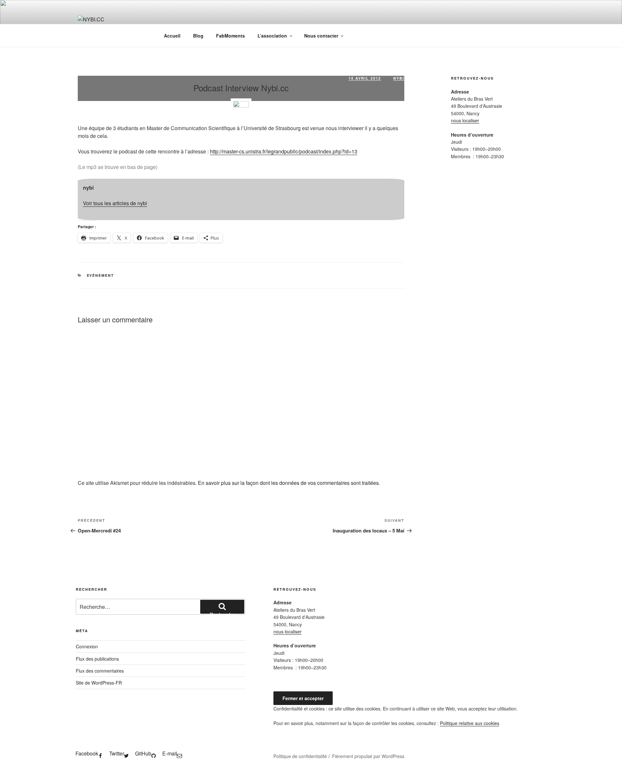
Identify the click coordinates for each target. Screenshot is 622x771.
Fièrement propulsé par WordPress (368, 756)
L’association (272, 35)
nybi (398, 78)
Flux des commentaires (100, 670)
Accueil (172, 35)
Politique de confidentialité (300, 756)
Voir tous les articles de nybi (115, 203)
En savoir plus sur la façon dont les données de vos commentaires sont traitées (288, 482)
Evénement (100, 275)
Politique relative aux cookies (469, 723)
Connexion (87, 646)
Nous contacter (321, 35)
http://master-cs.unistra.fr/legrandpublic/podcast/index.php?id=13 (283, 151)
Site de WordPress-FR (99, 682)
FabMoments (230, 35)
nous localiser (465, 120)
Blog (198, 35)
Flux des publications (97, 658)
